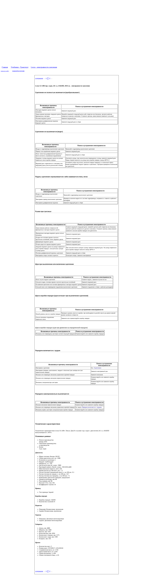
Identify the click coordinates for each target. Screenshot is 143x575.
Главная (5, 67)
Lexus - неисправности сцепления (44, 67)
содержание (39, 78)
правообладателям (18, 71)
